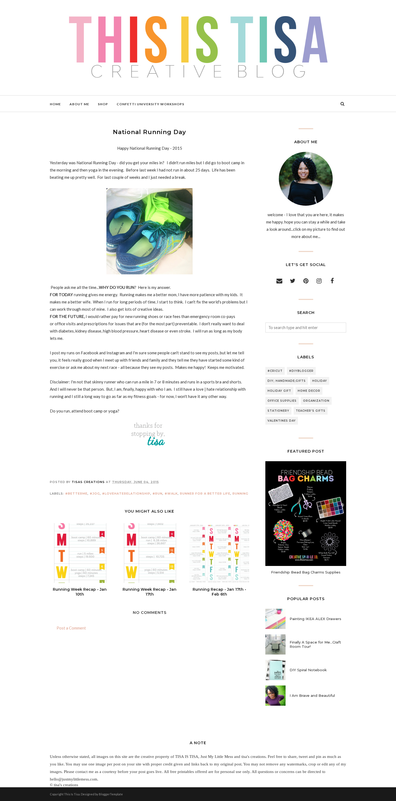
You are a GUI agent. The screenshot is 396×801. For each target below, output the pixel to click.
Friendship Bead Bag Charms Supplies (306, 572)
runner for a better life (205, 493)
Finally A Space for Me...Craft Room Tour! (315, 644)
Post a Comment (71, 627)
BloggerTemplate (111, 794)
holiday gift (279, 391)
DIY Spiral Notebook (308, 670)
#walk (171, 493)
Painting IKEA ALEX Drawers (315, 619)
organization (316, 401)
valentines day (282, 420)
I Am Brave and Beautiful (312, 695)
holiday (319, 381)
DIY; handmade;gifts (287, 381)
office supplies (282, 401)
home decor (309, 391)
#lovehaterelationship (126, 493)
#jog (95, 493)
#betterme (76, 493)
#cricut (275, 371)
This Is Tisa (72, 794)
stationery (278, 410)
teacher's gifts (310, 410)
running (240, 493)
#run (157, 493)
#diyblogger (301, 371)
